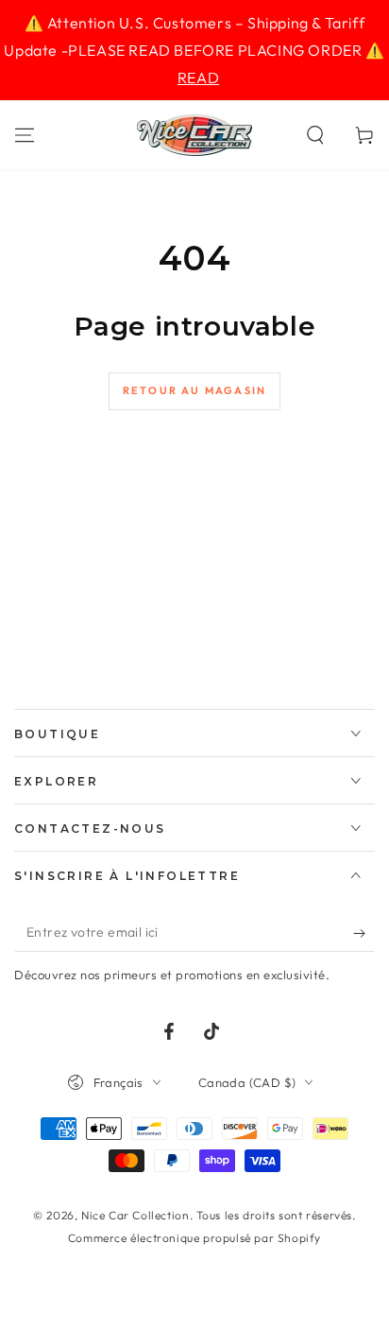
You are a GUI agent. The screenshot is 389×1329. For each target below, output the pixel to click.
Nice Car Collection (135, 1215)
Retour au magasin (194, 390)
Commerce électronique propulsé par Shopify (194, 1238)
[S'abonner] (364, 933)
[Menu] (24, 135)
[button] (315, 135)
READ (198, 77)
